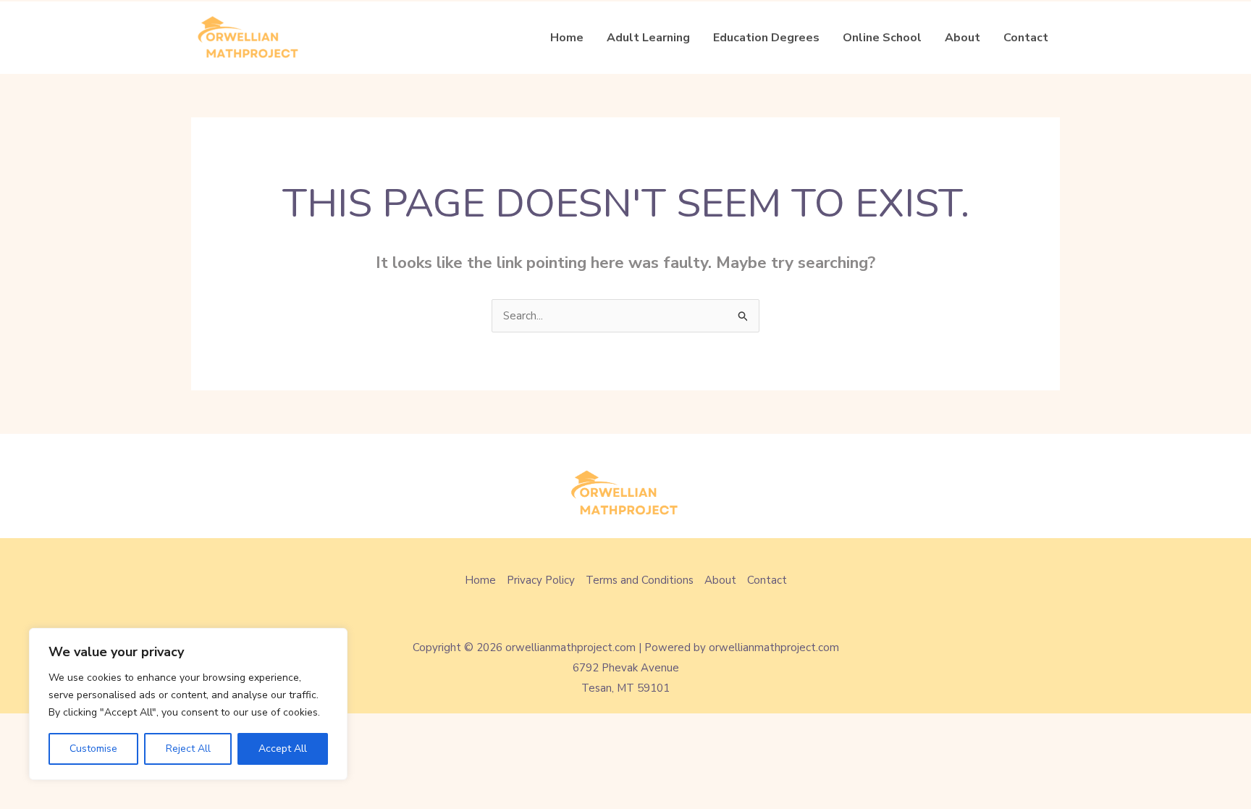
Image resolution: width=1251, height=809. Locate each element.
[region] (188, 704)
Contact (1025, 38)
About (962, 38)
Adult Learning (648, 38)
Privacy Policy (541, 580)
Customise (93, 748)
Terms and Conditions (640, 580)
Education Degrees (766, 38)
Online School (882, 38)
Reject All (188, 748)
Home (567, 38)
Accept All (282, 748)
